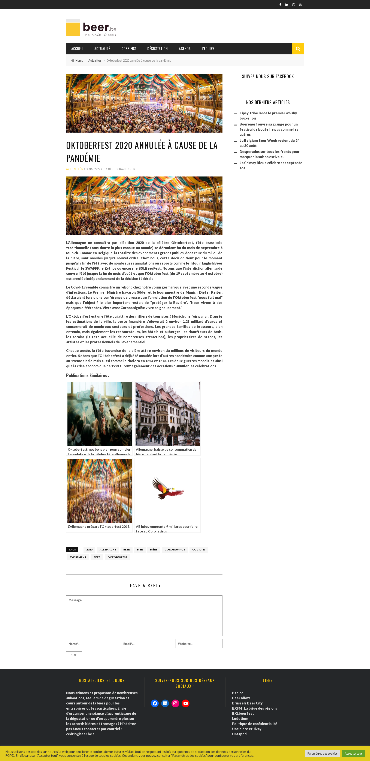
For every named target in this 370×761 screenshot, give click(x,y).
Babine (237, 693)
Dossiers (128, 48)
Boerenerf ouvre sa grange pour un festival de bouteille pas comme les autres (269, 129)
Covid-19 (198, 549)
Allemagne (108, 549)
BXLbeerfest (243, 713)
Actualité (102, 48)
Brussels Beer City (247, 703)
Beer (126, 549)
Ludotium (240, 718)
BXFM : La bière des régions (254, 708)
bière (153, 549)
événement (78, 557)
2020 (89, 549)
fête (97, 557)
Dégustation (157, 48)
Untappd (239, 734)
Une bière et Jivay (246, 729)
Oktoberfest (117, 557)
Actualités (74, 169)
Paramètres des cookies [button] (322, 753)
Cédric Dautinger (121, 169)
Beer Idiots (241, 698)
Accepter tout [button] (353, 753)
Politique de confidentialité (254, 724)
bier (140, 549)
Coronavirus (175, 549)
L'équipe (208, 48)
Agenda (185, 48)
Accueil (77, 48)
